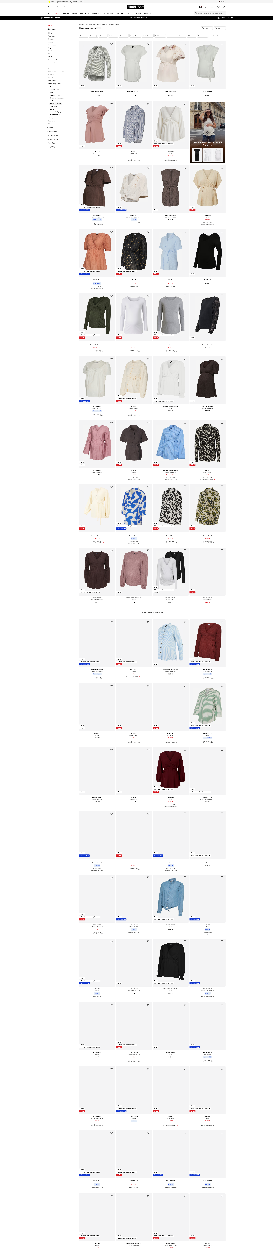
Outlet (52, 1)
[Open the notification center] (212, 7)
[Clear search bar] (224, 13)
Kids (65, 7)
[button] (207, 28)
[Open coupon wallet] (200, 7)
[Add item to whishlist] (111, 43)
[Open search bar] (195, 13)
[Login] (206, 7)
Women (50, 7)
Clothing (89, 24)
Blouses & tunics (113, 24)
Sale (91, 36)
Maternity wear (99, 24)
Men (58, 7)
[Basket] (224, 7)
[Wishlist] (218, 7)
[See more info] (97, 98)
